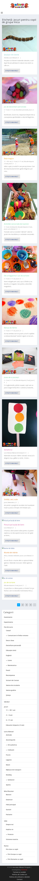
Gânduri (7, 702)
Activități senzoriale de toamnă (16, 224)
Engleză (8, 655)
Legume (9, 760)
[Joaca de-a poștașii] (19, 361)
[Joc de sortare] (19, 578)
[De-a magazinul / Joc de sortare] (19, 259)
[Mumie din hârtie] (19, 548)
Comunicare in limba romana (18, 635)
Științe (8, 695)
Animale (6, 58)
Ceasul (8, 630)
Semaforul (8, 450)
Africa (5, 556)
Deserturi (9, 800)
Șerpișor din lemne (11, 55)
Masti (8, 765)
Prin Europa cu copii (15, 854)
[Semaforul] (19, 423)
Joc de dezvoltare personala (15, 107)
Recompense (10, 675)
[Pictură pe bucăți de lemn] (19, 520)
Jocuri (30, 110)
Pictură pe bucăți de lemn (14, 525)
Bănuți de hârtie (10, 328)
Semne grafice (11, 690)
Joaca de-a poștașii (11, 377)
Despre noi (9, 824)
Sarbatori (11, 780)
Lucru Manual (13, 58)
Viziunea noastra (12, 839)
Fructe (8, 755)
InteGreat (24, 870)
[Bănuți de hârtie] (19, 311)
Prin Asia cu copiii (12, 849)
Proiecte (10, 834)
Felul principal (11, 805)
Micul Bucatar (9, 791)
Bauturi (8, 795)
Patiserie (9, 814)
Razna (6, 846)
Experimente (8, 622)
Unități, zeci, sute (11, 499)
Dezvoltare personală (22, 110)
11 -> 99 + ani (8, 161)
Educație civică (11, 650)
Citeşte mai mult (11, 71)
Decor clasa (10, 640)
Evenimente (8, 617)
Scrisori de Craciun (12, 680)
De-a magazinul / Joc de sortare (16, 276)
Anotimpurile (13, 227)
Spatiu (8, 785)
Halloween (16, 556)
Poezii (8, 670)
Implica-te (9, 829)
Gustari (8, 810)
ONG (5, 821)
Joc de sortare (9, 582)
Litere (10, 660)
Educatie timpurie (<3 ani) (25, 227)
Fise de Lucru (8, 627)
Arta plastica (12, 745)
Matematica (11, 502)
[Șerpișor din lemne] (19, 38)
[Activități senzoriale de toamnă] (19, 202)
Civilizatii (10, 556)
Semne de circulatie (13, 685)
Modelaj (9, 775)
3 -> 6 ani (6, 110)
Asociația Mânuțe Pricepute (21, 867)
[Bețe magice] (19, 142)
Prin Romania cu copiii (15, 859)
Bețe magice (9, 158)
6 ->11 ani (12, 110)
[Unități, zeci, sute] (19, 483)
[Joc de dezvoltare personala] (19, 90)
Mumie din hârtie (11, 552)
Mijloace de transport (18, 453)
